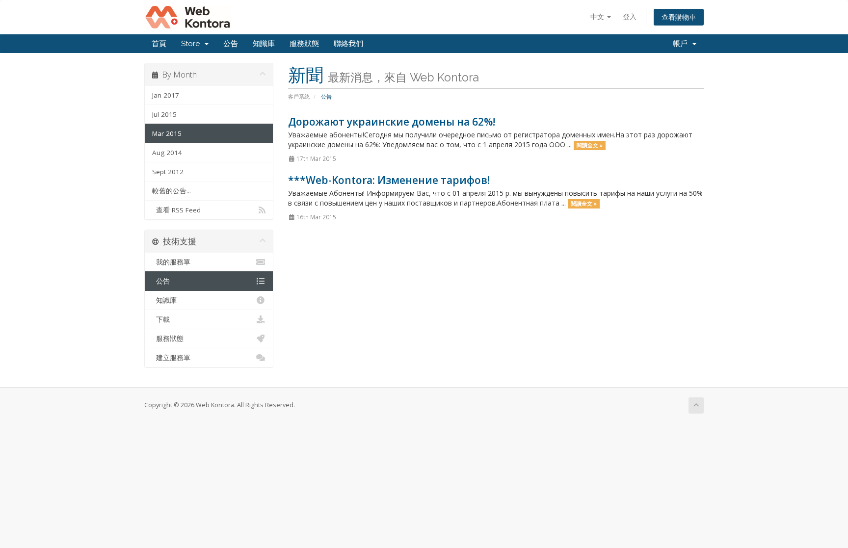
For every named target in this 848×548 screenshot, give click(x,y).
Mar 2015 (167, 133)
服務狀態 (304, 43)
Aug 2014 (167, 152)
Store (192, 43)
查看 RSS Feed (176, 210)
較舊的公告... (171, 190)
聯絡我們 (348, 43)
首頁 (159, 43)
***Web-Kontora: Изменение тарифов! (389, 180)
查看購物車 (679, 17)
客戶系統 (299, 96)
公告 (230, 43)
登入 (629, 16)
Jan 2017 (165, 95)
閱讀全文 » (590, 145)
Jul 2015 (164, 114)
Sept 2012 (168, 171)
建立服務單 (171, 357)
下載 (161, 319)
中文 (598, 16)
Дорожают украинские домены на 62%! (391, 122)
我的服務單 (171, 262)
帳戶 (682, 43)
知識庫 (264, 43)
